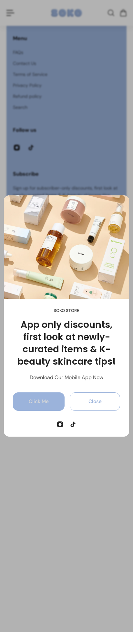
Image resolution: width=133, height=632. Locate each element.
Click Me (39, 401)
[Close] (119, 205)
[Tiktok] (73, 424)
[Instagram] (60, 424)
